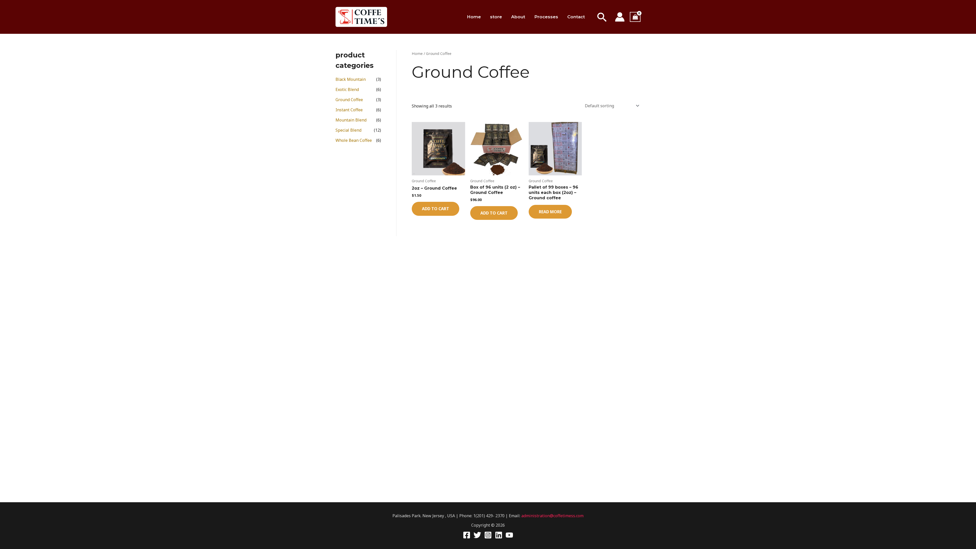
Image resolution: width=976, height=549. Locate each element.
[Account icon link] (620, 17)
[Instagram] (488, 535)
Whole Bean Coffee (354, 140)
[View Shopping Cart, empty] (635, 17)
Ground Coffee (349, 99)
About (518, 16)
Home (474, 16)
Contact (576, 16)
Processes (546, 16)
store (496, 16)
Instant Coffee (349, 110)
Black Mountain (351, 79)
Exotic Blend (347, 89)
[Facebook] (466, 535)
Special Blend (348, 130)
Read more (550, 212)
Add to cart (435, 208)
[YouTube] (509, 535)
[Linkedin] (498, 535)
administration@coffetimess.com (552, 515)
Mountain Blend (351, 120)
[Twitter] (477, 535)
